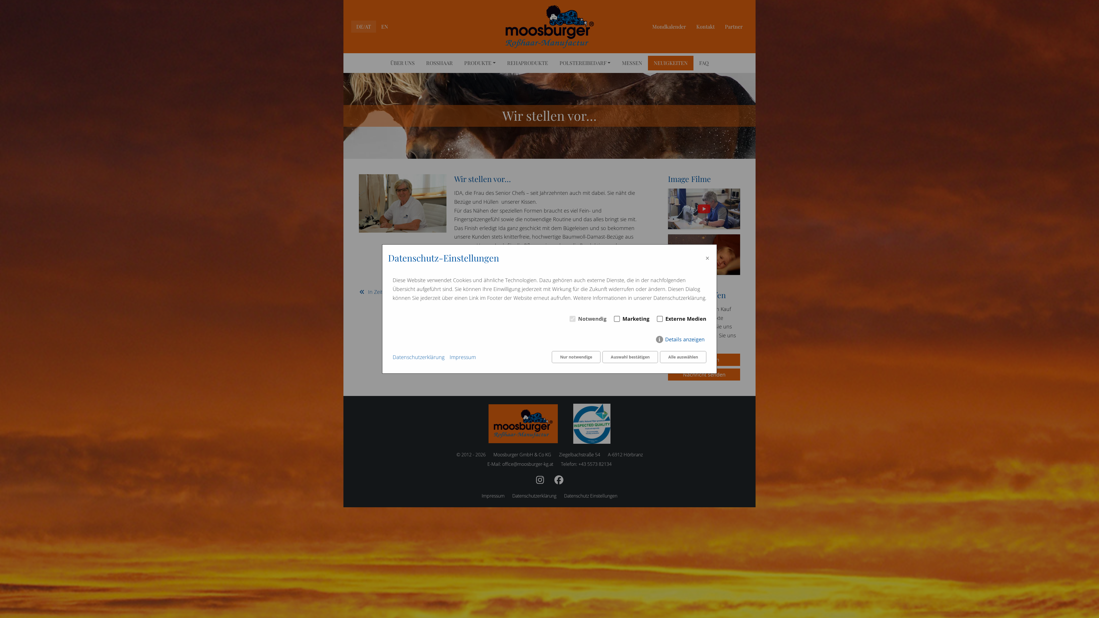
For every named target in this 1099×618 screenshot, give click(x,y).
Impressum (463, 357)
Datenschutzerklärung (418, 357)
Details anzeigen (685, 339)
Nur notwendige (576, 357)
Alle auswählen (683, 357)
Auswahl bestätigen (630, 357)
